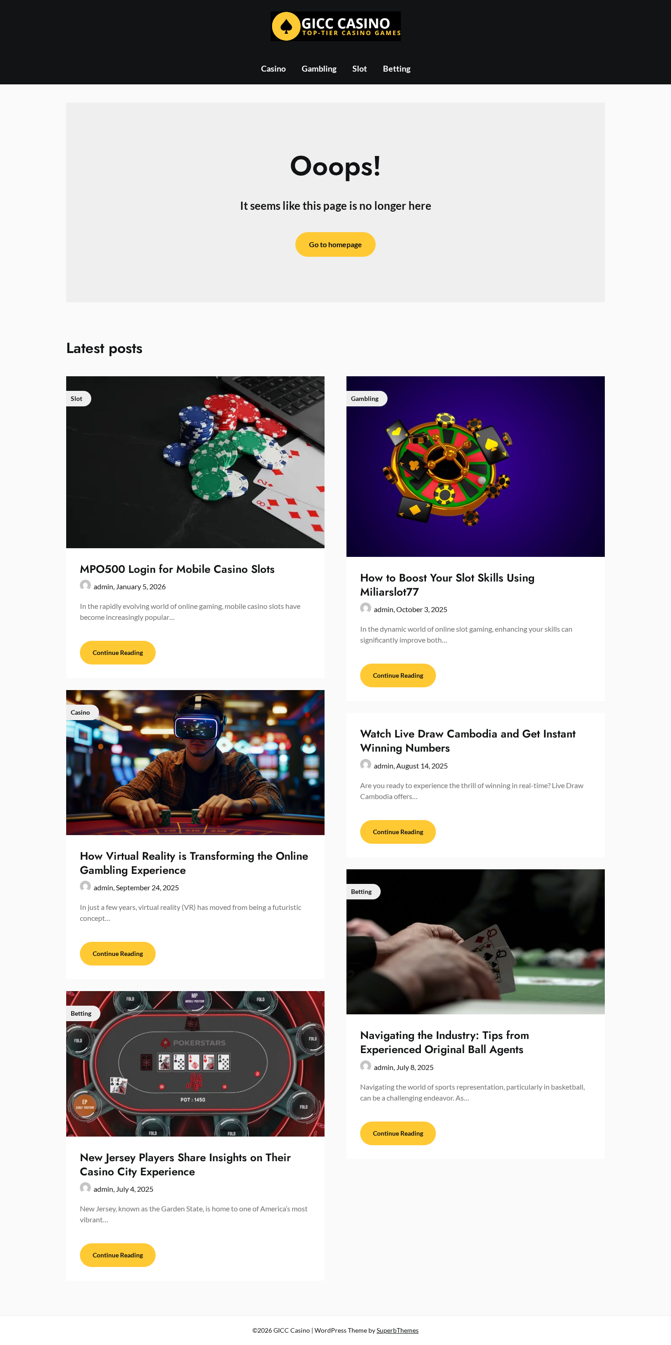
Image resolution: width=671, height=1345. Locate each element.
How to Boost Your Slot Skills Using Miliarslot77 (447, 585)
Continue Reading (118, 652)
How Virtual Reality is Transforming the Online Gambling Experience (194, 863)
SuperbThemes (398, 1330)
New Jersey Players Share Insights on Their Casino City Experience (185, 1164)
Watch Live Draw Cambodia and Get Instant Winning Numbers (468, 741)
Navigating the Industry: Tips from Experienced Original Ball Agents (444, 1042)
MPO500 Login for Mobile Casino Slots (177, 569)
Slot (359, 68)
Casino (273, 68)
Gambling (319, 68)
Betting (396, 68)
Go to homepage (335, 244)
